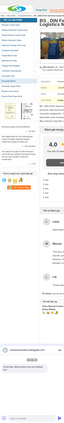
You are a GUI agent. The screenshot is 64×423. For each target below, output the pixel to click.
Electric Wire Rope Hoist (12, 96)
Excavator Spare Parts (11, 86)
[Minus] (60, 350)
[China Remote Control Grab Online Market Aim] (56, 312)
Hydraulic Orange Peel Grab (14, 45)
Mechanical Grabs (9, 61)
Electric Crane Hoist (10, 91)
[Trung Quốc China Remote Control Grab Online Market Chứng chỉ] (10, 111)
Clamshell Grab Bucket (11, 71)
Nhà (2, 16)
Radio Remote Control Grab (13, 35)
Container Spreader (10, 50)
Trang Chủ (41, 10)
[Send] (59, 418)
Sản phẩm (11, 16)
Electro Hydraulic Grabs (12, 40)
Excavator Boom (25, 16)
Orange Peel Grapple (11, 66)
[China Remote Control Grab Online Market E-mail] (52, 312)
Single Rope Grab (9, 56)
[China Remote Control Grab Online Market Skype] (44, 312)
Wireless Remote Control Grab (14, 30)
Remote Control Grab (11, 25)
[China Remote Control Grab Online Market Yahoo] (48, 312)
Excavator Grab (8, 76)
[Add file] (4, 418)
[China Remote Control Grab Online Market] (16, 9)
